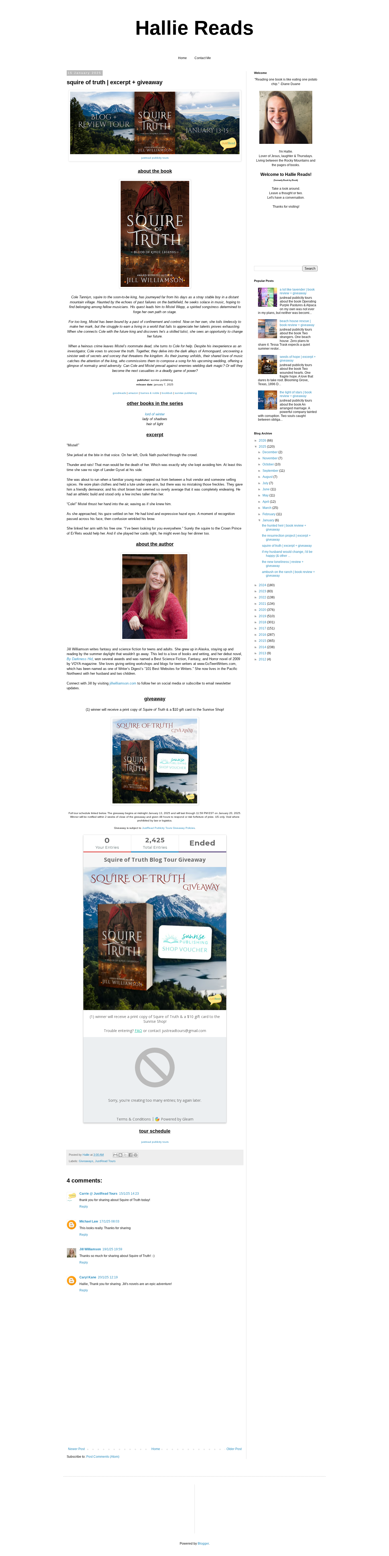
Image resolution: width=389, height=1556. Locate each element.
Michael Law (88, 1221)
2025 (263, 446)
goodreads (119, 393)
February (269, 514)
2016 (263, 635)
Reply (83, 1206)
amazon (133, 393)
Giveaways (86, 1161)
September (271, 471)
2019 (263, 616)
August (268, 477)
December (270, 452)
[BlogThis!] (120, 1155)
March (267, 508)
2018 (263, 622)
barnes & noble (150, 393)
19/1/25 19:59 (112, 1249)
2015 (263, 641)
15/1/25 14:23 (129, 1193)
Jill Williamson (90, 1249)
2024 (263, 585)
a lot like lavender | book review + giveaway (297, 291)
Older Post (234, 1449)
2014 (263, 647)
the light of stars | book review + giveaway (296, 394)
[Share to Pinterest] (135, 1155)
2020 (263, 610)
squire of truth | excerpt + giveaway (287, 546)
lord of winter (155, 414)
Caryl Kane (87, 1277)
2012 (263, 659)
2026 (263, 440)
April (266, 502)
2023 (263, 591)
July (266, 483)
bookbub (167, 393)
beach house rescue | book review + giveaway (297, 323)
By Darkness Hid (80, 659)
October (269, 464)
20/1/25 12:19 (108, 1277)
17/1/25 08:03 (109, 1221)
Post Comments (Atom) (102, 1457)
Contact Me (203, 58)
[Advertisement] (155, 1407)
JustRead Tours (105, 1161)
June (266, 489)
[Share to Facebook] (130, 1155)
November (270, 458)
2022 (263, 597)
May (266, 495)
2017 (263, 628)
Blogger (203, 1543)
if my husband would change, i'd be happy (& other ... (287, 553)
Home (182, 58)
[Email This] (115, 1155)
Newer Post (76, 1449)
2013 (263, 653)
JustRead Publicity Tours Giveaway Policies (168, 827)
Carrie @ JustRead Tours (98, 1193)
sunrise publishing (186, 393)
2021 (263, 604)
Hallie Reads (194, 28)
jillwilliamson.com (123, 683)
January (269, 520)
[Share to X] (125, 1155)
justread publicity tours (155, 157)
